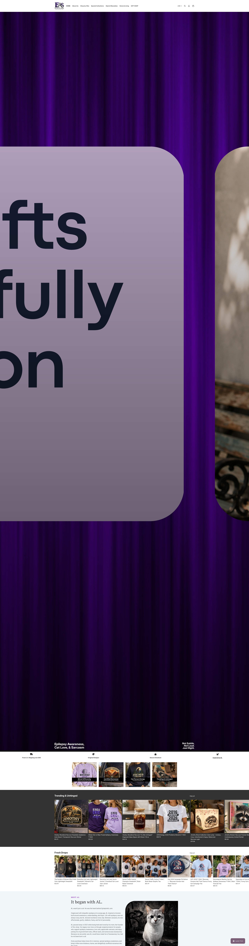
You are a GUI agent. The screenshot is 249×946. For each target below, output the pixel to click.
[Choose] (84, 830)
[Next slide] (192, 821)
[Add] (153, 830)
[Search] (185, 6)
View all (192, 796)
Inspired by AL (217, 757)
